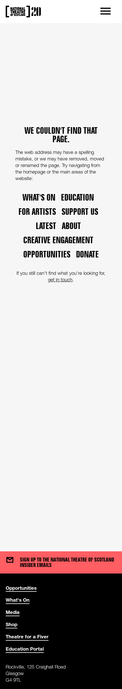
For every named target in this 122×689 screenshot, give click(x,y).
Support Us (80, 211)
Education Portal (25, 649)
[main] (61, 281)
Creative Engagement (58, 240)
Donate (87, 254)
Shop (11, 624)
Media (13, 612)
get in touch (60, 279)
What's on (38, 197)
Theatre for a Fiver (27, 637)
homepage (34, 172)
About (71, 226)
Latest (46, 226)
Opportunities (46, 254)
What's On (18, 600)
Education (77, 197)
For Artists (37, 211)
